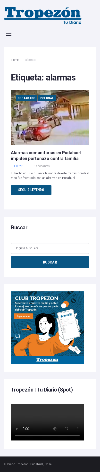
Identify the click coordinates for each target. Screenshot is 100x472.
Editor (18, 166)
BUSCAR (50, 262)
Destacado (26, 98)
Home (14, 60)
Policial (47, 98)
